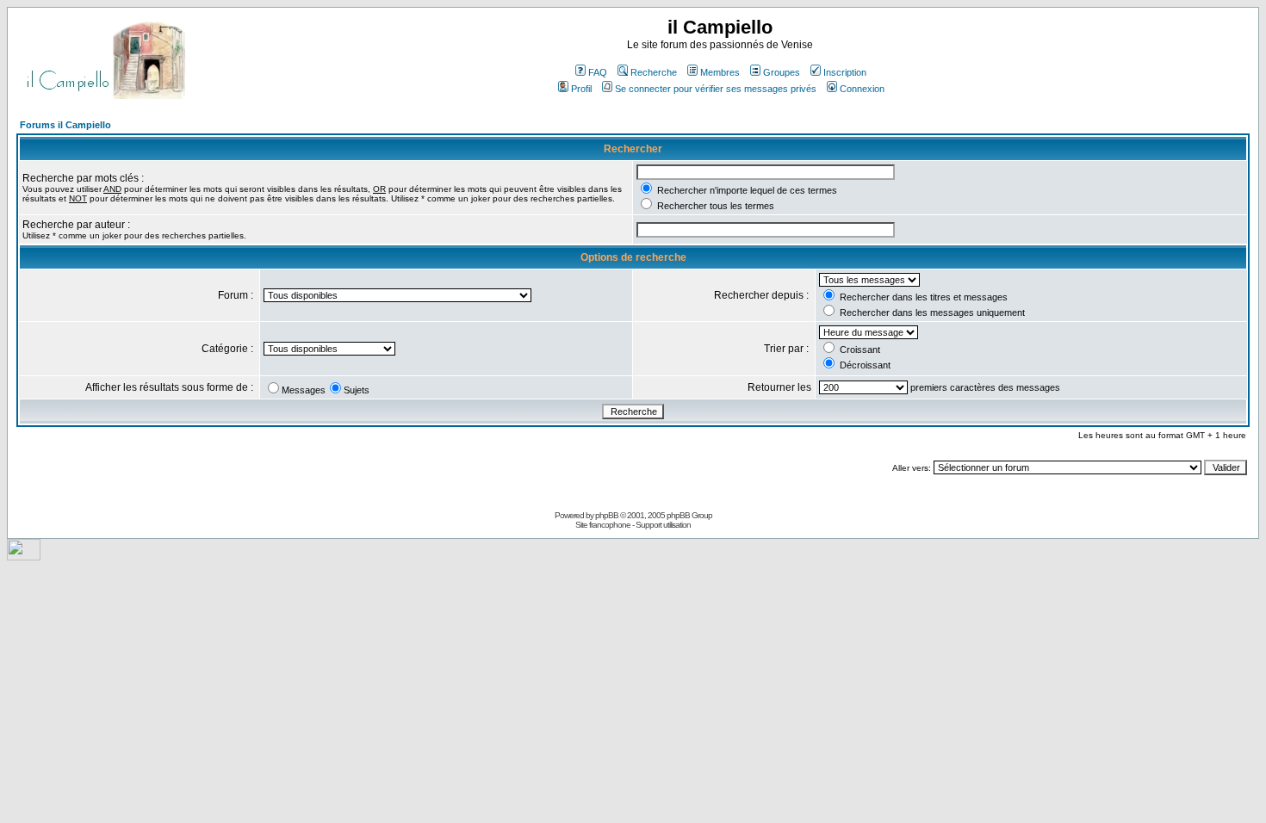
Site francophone (602, 524)
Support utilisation (663, 524)
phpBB (606, 515)
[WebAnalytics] (23, 555)
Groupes (781, 72)
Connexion (862, 89)
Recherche (653, 72)
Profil (581, 89)
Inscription (844, 72)
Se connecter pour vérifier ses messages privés (715, 89)
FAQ (597, 72)
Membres (720, 72)
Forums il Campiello (65, 125)
